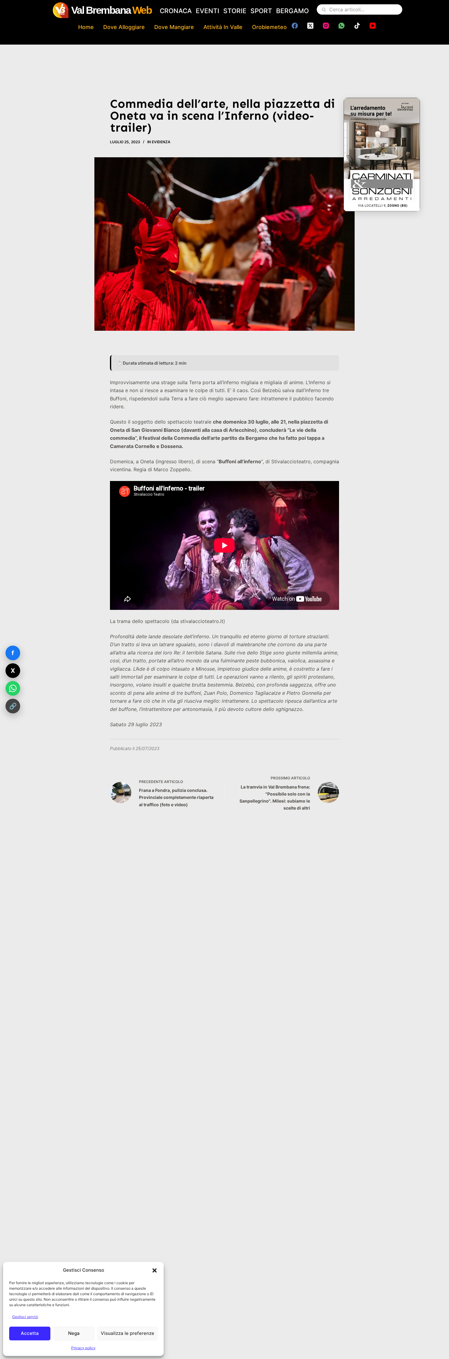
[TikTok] (357, 26)
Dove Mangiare (174, 27)
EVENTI (207, 11)
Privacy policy (83, 1348)
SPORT (261, 11)
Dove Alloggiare (124, 27)
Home (86, 27)
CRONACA (176, 11)
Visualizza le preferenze (127, 1333)
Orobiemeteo (269, 27)
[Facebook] (295, 26)
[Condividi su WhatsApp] (12, 688)
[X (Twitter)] (310, 26)
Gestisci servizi (25, 1316)
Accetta (30, 1333)
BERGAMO (292, 11)
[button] (154, 1270)
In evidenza (158, 142)
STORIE (234, 11)
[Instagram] (326, 26)
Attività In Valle (223, 27)
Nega (74, 1333)
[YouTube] (373, 26)
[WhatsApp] (341, 26)
